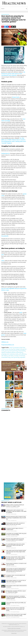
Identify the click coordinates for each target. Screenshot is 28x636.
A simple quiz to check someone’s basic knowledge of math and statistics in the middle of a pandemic (16, 511)
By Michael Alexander (15, 507)
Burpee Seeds (15, 97)
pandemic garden (10, 352)
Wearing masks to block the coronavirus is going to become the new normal (15, 524)
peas (2, 254)
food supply (16, 349)
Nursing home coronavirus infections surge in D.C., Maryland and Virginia (16, 591)
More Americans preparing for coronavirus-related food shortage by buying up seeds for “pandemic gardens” (16, 597)
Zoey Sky (10, 24)
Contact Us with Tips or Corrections (14, 628)
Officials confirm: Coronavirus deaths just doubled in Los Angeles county (15, 505)
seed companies (11, 354)
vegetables (22, 357)
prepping (3, 354)
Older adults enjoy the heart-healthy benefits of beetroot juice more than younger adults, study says (16, 552)
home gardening (13, 350)
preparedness (19, 352)
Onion (2, 260)
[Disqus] (14, 429)
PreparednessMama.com (7, 344)
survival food (21, 355)
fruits (21, 349)
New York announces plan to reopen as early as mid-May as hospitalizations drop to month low (16, 518)
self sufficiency (22, 354)
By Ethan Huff (13, 541)
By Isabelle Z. (13, 583)
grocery (7, 350)
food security (9, 349)
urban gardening (15, 357)
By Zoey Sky (13, 600)
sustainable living (5, 357)
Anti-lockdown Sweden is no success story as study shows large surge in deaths (16, 581)
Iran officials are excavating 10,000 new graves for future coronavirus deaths (16, 534)
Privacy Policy (14, 633)
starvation (10, 355)
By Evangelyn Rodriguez (15, 605)
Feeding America (5, 153)
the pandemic (4, 236)
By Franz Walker (14, 525)
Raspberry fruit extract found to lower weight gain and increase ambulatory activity (16, 615)
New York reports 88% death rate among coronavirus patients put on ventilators (15, 539)
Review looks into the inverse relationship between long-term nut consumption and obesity (15, 609)
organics (3, 352)
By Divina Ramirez (14, 554)
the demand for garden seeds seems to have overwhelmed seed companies (13, 73)
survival (16, 355)
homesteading (21, 350)
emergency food (18, 347)
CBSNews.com (4, 342)
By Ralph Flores (14, 520)
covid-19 (11, 347)
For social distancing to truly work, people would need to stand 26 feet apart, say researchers (15, 545)
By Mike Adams (13, 514)
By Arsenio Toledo (14, 536)
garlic (21, 312)
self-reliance (4, 355)
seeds (16, 354)
